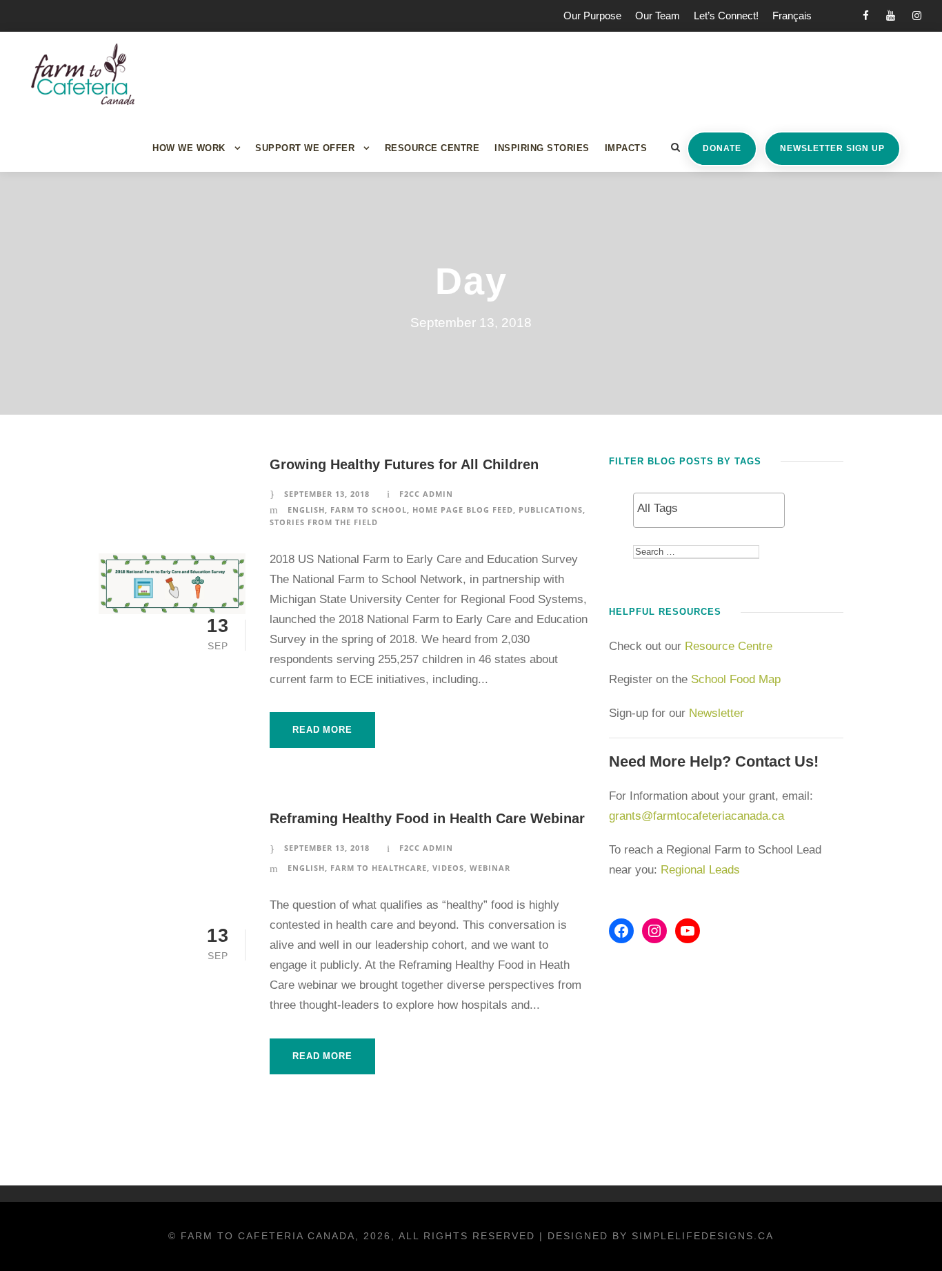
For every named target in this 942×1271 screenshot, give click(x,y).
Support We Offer (304, 148)
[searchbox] (709, 508)
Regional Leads (700, 869)
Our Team (657, 15)
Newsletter (718, 713)
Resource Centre (432, 148)
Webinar (490, 868)
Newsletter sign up (832, 148)
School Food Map (736, 679)
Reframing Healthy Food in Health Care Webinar (427, 818)
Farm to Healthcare (378, 868)
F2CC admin (426, 494)
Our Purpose (592, 15)
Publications (551, 509)
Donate (722, 148)
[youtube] (890, 15)
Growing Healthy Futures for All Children (404, 464)
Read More (322, 730)
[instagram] (916, 15)
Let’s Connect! (726, 15)
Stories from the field (324, 522)
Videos (448, 868)
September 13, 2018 (327, 494)
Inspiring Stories (542, 148)
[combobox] (709, 510)
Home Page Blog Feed (462, 509)
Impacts (626, 148)
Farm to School (368, 509)
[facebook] (866, 15)
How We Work (189, 148)
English (306, 509)
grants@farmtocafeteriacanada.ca (696, 815)
